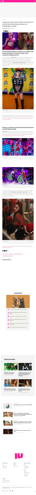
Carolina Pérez (11, 391)
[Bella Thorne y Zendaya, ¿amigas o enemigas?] (11, 366)
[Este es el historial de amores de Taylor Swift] (8, 431)
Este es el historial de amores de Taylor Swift (22, 431)
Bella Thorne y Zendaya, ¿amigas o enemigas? (9, 373)
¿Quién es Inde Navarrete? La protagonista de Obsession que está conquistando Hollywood (24, 374)
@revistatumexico (9, 247)
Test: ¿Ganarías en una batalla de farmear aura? (18, 327)
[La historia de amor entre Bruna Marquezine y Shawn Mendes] (25, 383)
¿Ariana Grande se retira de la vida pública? (23, 404)
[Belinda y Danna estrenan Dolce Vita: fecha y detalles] (11, 383)
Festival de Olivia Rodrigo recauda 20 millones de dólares (18, 313)
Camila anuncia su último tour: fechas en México (18, 316)
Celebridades (4, 19)
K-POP (14, 412)
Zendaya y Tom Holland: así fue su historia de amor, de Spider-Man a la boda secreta (23, 422)
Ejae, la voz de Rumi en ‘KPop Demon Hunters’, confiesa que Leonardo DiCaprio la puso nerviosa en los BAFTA (23, 414)
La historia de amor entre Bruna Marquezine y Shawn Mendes (24, 390)
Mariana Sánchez (20, 432)
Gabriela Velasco (12, 28)
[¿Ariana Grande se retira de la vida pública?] (8, 406)
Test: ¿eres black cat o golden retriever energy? (18, 309)
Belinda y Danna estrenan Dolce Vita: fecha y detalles (10, 389)
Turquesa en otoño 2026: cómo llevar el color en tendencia (18, 320)
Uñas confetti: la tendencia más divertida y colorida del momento (19, 324)
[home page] (3, 1)
